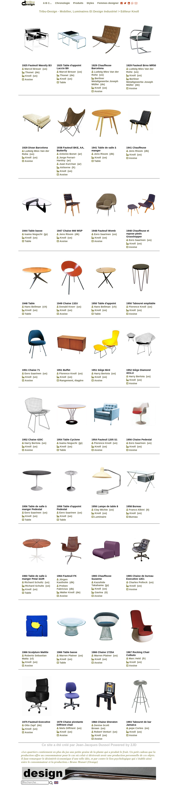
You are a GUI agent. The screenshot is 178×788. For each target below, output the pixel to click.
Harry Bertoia (102, 373)
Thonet (29, 72)
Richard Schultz (33, 582)
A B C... (47, 3)
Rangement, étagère (71, 380)
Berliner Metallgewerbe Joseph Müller (105, 81)
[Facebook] (122, 3)
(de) (37, 72)
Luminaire (100, 516)
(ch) (44, 306)
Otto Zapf (30, 725)
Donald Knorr (67, 306)
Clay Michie (101, 509)
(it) (147, 509)
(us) (45, 68)
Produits (78, 3)
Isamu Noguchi (33, 234)
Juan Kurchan (67, 164)
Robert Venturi (102, 731)
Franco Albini (137, 509)
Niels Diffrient (67, 728)
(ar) (80, 154)
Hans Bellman (32, 306)
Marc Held (135, 658)
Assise (28, 79)
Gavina (98, 592)
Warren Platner (68, 655)
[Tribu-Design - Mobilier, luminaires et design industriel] (29, 3)
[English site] (56, 783)
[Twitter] (125, 3)
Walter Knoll (66, 592)
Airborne (64, 167)
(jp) (46, 234)
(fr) (73, 167)
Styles (90, 3)
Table (62, 82)
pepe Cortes (136, 728)
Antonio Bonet (67, 154)
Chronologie (62, 3)
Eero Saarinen (102, 234)
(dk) (111, 154)
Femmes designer (108, 3)
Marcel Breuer (32, 68)
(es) (147, 728)
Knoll (27, 75)
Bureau (133, 516)
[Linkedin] (129, 3)
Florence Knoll (137, 306)
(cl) (32, 658)
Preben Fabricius (62, 587)
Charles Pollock (138, 582)
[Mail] (136, 3)
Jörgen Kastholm (62, 581)
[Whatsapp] (132, 3)
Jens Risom (101, 154)
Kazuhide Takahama (98, 584)
